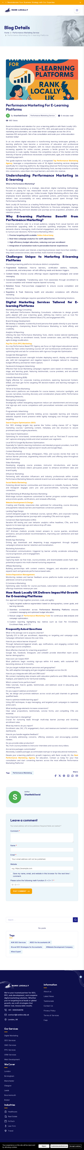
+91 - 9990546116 (15, 1010)
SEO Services (10, 1040)
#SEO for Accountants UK (40, 942)
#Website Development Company (59, 947)
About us (47, 991)
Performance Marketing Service (25, 33)
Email (12, 855)
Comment (14, 831)
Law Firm (12, 1126)
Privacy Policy (49, 1011)
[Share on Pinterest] (64, 775)
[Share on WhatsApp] (72, 775)
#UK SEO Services (18, 942)
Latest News (49, 996)
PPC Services (10, 1050)
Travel (10, 1131)
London (7, 1071)
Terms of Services (51, 1015)
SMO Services (10, 1045)
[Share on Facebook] (55, 775)
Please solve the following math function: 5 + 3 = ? (31, 880)
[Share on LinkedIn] (68, 775)
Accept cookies (75, 1146)
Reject (44, 1146)
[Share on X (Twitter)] (59, 775)
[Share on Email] (76, 775)
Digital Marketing (11, 1036)
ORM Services (10, 1055)
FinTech (11, 1121)
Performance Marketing (22, 773)
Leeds (6, 1090)
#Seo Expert (16, 952)
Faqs (46, 1020)
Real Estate (12, 1116)
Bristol (7, 1100)
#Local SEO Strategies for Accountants (26, 947)
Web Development (12, 1059)
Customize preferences (59, 1146)
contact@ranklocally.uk (18, 1015)
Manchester (9, 1081)
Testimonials (49, 1001)
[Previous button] (6, 2)
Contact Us (48, 1006)
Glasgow (7, 1086)
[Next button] (3, 2)
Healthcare (12, 1112)
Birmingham (9, 1076)
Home (6, 33)
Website (13, 864)
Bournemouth (10, 1095)
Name (13, 845)
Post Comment (19, 891)
